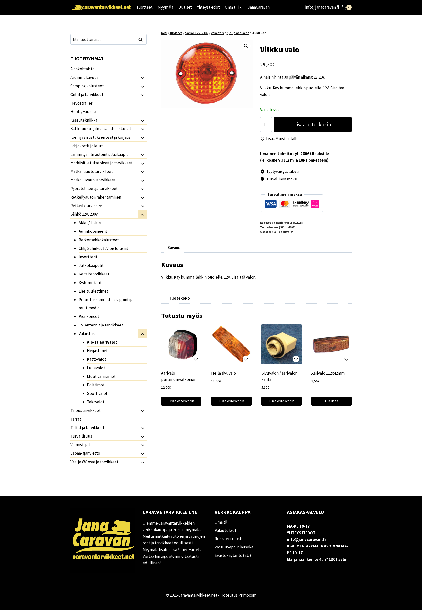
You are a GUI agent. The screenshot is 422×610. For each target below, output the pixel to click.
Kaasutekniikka (83, 120)
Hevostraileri (81, 103)
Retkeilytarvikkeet (87, 205)
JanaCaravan (259, 7)
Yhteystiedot (208, 7)
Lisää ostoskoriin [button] (181, 401)
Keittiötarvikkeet (94, 274)
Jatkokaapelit (91, 265)
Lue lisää (331, 401)
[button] (246, 46)
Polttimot (96, 385)
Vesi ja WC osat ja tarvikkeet (94, 461)
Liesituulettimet (93, 291)
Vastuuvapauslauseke (234, 547)
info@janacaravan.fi (322, 7)
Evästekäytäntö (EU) (233, 555)
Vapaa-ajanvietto (85, 453)
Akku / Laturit (91, 222)
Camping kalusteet (87, 86)
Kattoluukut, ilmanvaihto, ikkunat (100, 128)
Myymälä (165, 7)
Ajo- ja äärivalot (283, 232)
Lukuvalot (96, 367)
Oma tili (221, 522)
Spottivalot (97, 393)
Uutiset (185, 7)
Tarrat (75, 419)
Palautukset (225, 530)
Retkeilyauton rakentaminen (95, 197)
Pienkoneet (89, 316)
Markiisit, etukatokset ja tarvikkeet (101, 163)
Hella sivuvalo (223, 373)
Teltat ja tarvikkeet (87, 427)
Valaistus (87, 333)
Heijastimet (97, 350)
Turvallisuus (81, 436)
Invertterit (88, 257)
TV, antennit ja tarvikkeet (101, 325)
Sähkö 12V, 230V (84, 214)
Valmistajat (80, 444)
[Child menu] (142, 77)
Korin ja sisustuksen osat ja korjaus (100, 137)
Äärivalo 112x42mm (328, 373)
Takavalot (95, 402)
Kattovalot (96, 359)
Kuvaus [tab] (174, 247)
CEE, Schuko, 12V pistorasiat (103, 248)
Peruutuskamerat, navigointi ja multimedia (106, 304)
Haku (142, 39)
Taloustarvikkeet (85, 410)
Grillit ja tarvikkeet (86, 94)
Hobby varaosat (84, 111)
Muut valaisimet (101, 376)
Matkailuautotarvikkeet (91, 171)
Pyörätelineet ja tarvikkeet (94, 188)
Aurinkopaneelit (93, 231)
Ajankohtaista (82, 69)
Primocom (247, 595)
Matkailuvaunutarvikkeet (93, 180)
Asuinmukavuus (84, 77)
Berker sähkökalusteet (99, 239)
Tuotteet (144, 7)
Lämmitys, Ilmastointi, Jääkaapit (99, 154)
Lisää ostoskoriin (312, 124)
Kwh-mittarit (90, 282)
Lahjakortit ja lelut (86, 145)
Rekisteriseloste (229, 538)
